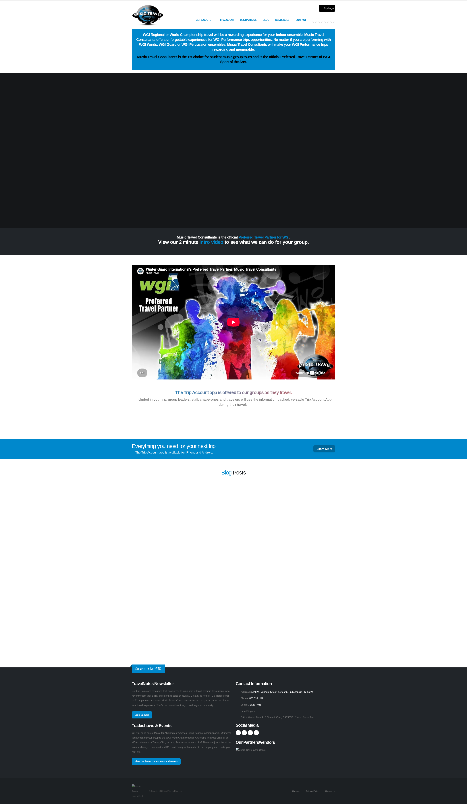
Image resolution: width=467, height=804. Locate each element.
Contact (301, 20)
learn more (272, 497)
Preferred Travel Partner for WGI (264, 237)
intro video (211, 242)
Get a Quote (203, 20)
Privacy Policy (312, 791)
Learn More (324, 448)
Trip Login (328, 8)
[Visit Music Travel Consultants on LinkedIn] (326, 20)
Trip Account (225, 20)
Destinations (248, 20)
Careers (296, 791)
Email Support (248, 711)
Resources (282, 20)
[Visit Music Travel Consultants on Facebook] (314, 20)
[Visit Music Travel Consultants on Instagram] (320, 20)
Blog (266, 20)
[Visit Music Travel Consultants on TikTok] (332, 20)
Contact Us (330, 791)
